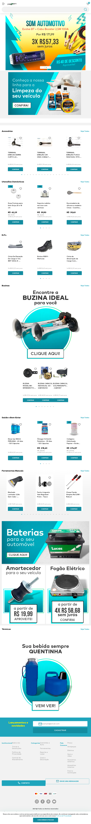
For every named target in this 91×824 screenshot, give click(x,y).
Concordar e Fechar (45, 820)
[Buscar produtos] (84, 9)
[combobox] (45, 9)
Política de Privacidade (63, 816)
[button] (3, 4)
